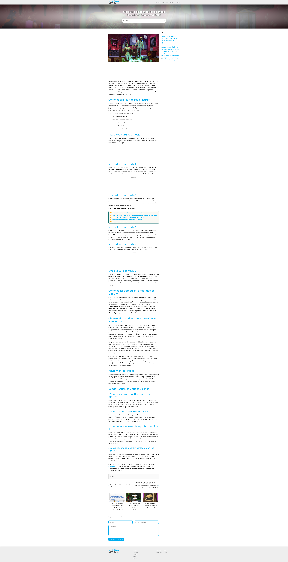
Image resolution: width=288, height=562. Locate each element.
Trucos (178, 2)
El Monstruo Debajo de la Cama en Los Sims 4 (127, 219)
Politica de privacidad (162, 552)
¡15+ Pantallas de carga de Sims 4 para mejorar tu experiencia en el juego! (170, 44)
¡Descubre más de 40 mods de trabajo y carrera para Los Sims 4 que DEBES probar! (170, 38)
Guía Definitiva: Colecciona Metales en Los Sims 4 (128, 213)
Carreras (157, 2)
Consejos (165, 2)
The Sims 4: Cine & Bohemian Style (123, 222)
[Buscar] (163, 19)
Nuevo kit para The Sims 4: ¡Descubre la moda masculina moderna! (134, 215)
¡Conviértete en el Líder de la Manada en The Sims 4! (121, 485)
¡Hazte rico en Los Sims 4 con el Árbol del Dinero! (128, 217)
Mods (171, 2)
